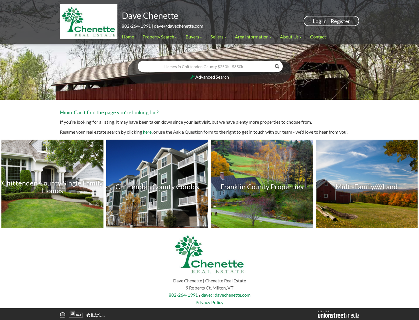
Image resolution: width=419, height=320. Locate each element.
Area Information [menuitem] (252, 36)
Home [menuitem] (128, 36)
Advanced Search (212, 77)
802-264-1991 (136, 25)
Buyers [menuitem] (192, 36)
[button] (277, 66)
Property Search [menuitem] (158, 36)
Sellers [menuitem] (217, 36)
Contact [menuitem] (318, 36)
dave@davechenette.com (178, 25)
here (147, 131)
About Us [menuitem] (289, 36)
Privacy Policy (209, 302)
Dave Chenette (150, 15)
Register (340, 21)
